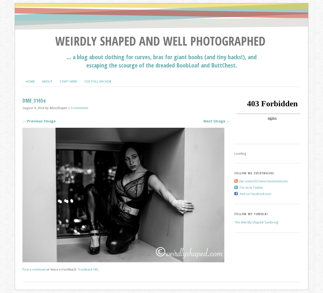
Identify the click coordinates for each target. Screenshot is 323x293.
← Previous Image (39, 121)
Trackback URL (88, 269)
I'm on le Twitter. (251, 187)
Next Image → (216, 121)
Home (30, 81)
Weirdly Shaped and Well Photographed (160, 41)
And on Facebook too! (255, 194)
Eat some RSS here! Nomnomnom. (263, 181)
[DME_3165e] (123, 260)
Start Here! (68, 81)
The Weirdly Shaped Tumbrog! (256, 222)
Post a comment (34, 269)
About (47, 81)
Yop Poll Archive (98, 81)
